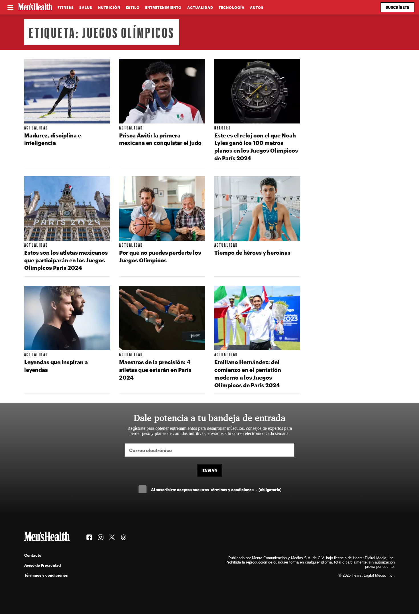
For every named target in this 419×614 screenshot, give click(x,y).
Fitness (66, 7)
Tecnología (232, 7)
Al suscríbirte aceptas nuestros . (216, 489)
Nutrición (109, 7)
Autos (257, 7)
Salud (86, 7)
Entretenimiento (163, 7)
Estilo (133, 7)
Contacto (32, 555)
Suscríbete (397, 7)
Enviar (209, 470)
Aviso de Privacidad (42, 565)
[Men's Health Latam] (35, 7)
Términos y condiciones (46, 575)
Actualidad (200, 7)
